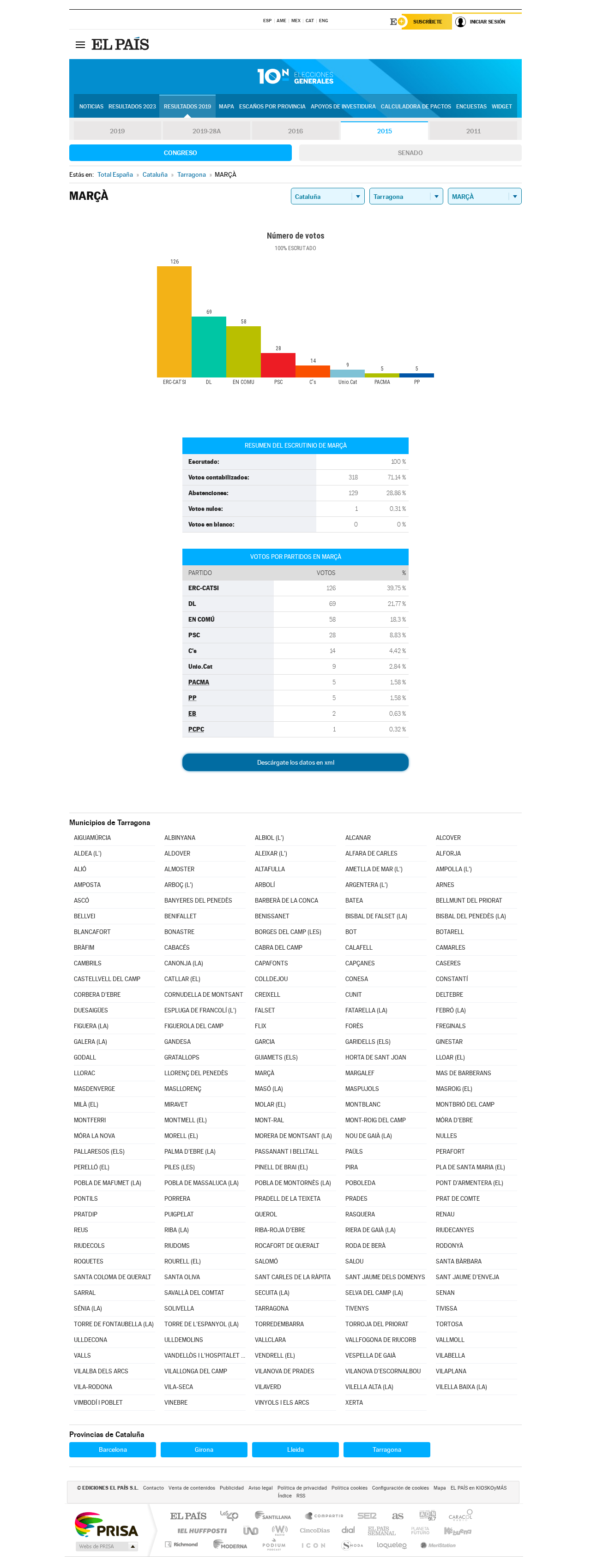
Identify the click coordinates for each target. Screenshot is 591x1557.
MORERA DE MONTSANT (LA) (293, 1135)
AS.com (393, 1516)
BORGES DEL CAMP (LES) (288, 931)
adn (424, 1516)
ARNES (445, 884)
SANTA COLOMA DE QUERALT (112, 1277)
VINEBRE (175, 1402)
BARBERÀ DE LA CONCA (286, 900)
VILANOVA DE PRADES (284, 1371)
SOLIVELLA (179, 1308)
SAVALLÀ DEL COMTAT (194, 1292)
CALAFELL (359, 947)
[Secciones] (80, 44)
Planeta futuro (416, 1530)
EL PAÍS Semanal (382, 1530)
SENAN (445, 1292)
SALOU (354, 1261)
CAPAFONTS (271, 963)
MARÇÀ (264, 1073)
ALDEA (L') (88, 853)
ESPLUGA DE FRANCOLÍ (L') (200, 1010)
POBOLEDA (360, 1183)
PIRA (351, 1167)
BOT (351, 931)
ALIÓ (80, 869)
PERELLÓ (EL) (91, 1167)
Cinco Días (313, 1530)
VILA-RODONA (93, 1386)
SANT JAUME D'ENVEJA (467, 1277)
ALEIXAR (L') (271, 853)
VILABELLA (450, 1355)
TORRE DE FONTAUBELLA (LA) (114, 1324)
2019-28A (207, 131)
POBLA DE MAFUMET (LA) (107, 1183)
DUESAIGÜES (91, 1010)
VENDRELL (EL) (275, 1355)
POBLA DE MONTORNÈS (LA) (293, 1183)
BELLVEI (84, 916)
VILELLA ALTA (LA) (369, 1386)
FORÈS (354, 1026)
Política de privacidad (302, 1488)
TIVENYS (357, 1308)
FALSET (265, 1010)
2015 (384, 131)
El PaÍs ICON (313, 1544)
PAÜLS (354, 1151)
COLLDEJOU (271, 979)
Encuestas (471, 106)
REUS (81, 1230)
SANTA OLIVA (182, 1277)
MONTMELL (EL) (185, 1120)
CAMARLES (450, 947)
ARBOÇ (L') (178, 884)
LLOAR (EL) (450, 1057)
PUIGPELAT (179, 1214)
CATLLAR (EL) (182, 979)
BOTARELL (450, 931)
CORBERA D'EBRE (97, 994)
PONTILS (86, 1198)
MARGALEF (359, 1073)
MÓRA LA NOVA (94, 1135)
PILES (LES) (179, 1167)
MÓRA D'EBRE (454, 1120)
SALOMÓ (266, 1261)
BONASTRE (179, 931)
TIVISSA (446, 1308)
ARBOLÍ (265, 884)
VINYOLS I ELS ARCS (282, 1402)
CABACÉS (177, 947)
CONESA (356, 979)
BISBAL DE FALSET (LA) (376, 916)
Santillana (276, 1516)
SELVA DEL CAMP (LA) (374, 1292)
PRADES (356, 1198)
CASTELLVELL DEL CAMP (107, 979)
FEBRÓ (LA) (451, 1010)
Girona (204, 1449)
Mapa (226, 106)
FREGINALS (451, 1026)
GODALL (85, 1057)
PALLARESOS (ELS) (99, 1151)
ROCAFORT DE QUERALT (287, 1245)
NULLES (446, 1135)
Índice (285, 1496)
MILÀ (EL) (86, 1104)
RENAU (445, 1214)
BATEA (354, 900)
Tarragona (387, 1449)
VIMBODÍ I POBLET (98, 1402)
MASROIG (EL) (454, 1088)
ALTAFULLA (270, 869)
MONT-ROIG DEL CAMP (375, 1120)
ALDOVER (177, 853)
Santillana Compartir (325, 1516)
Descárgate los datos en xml (295, 762)
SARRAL (85, 1292)
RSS (300, 1496)
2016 (295, 131)
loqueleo (392, 1544)
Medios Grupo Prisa (106, 1546)
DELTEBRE (449, 994)
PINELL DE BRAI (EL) (281, 1167)
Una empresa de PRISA (106, 1524)
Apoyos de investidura (343, 106)
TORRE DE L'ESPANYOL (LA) (201, 1324)
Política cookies (350, 1488)
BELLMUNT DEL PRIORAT (469, 900)
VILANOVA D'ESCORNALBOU (383, 1371)
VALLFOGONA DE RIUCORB (380, 1339)
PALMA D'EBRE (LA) (190, 1151)
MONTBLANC (362, 1104)
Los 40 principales (232, 1516)
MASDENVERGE (94, 1088)
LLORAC (84, 1073)
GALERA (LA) (90, 1041)
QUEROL (266, 1214)
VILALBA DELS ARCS (101, 1371)
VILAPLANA (451, 1371)
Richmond (182, 1544)
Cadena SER (364, 1516)
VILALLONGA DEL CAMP (195, 1371)
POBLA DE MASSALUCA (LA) (201, 1183)
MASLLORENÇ (182, 1088)
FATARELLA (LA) (366, 1010)
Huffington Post (200, 1530)
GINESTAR (449, 1041)
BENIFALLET (180, 916)
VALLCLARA (270, 1339)
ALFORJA (448, 853)
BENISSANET (272, 916)
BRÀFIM (84, 947)
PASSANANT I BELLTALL (287, 1151)
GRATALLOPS (181, 1057)
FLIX (260, 1026)
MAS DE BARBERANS (463, 1073)
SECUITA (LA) (272, 1292)
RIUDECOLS (89, 1245)
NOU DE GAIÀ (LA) (368, 1135)
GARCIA (265, 1041)
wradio (278, 1530)
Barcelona (113, 1449)
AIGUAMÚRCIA (92, 837)
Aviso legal (260, 1488)
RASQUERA (360, 1214)
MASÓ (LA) (269, 1088)
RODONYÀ (449, 1245)
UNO (252, 1530)
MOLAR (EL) (270, 1104)
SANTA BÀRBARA (459, 1261)
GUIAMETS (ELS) (276, 1057)
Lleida (295, 1449)
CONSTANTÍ (452, 979)
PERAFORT (450, 1151)
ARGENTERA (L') (366, 884)
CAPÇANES (360, 963)
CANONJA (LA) (183, 963)
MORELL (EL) (181, 1135)
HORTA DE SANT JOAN (375, 1057)
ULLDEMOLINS (183, 1339)
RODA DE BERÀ (365, 1245)
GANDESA (177, 1041)
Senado (410, 152)
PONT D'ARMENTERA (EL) (469, 1183)
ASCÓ (81, 900)
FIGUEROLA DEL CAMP (193, 1026)
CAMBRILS (88, 963)
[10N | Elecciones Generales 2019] (295, 76)
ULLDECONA (90, 1339)
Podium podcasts (273, 1544)
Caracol (458, 1516)
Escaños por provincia (272, 106)
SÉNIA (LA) (88, 1308)
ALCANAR (358, 837)
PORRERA (177, 1198)
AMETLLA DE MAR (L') (374, 869)
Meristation (437, 1544)
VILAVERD (268, 1386)
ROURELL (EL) (182, 1261)
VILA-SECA (178, 1386)
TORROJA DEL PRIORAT (377, 1324)
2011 (473, 131)
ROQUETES (88, 1261)
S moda (351, 1544)
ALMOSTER (179, 869)
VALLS (82, 1355)
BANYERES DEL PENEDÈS (198, 900)
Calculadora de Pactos (416, 106)
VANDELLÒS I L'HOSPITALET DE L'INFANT (205, 1355)
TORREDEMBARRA (279, 1324)
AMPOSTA (87, 884)
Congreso (180, 152)
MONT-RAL (269, 1120)
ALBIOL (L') (269, 837)
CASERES (448, 963)
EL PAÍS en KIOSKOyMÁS (479, 1488)
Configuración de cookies (400, 1488)
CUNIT (353, 994)
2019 (117, 131)
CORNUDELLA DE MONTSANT (203, 994)
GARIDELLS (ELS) (368, 1041)
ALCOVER (448, 837)
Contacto (153, 1488)
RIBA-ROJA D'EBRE (280, 1230)
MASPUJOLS (362, 1088)
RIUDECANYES (455, 1230)
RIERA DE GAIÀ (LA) (370, 1230)
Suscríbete (427, 21)
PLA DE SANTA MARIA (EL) (470, 1167)
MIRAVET (176, 1104)
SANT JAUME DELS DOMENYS (385, 1277)
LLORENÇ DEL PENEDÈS (196, 1073)
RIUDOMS (177, 1245)
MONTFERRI (90, 1120)
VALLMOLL (450, 1339)
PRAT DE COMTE (458, 1198)
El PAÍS (188, 1516)
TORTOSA (449, 1324)
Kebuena (450, 1530)
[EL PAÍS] (121, 44)
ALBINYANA (179, 837)
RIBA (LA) (176, 1230)
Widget (502, 106)
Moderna (228, 1544)
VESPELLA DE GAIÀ (370, 1355)
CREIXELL (267, 994)
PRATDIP (85, 1214)
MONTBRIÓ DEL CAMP (465, 1104)
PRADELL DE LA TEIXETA (287, 1198)
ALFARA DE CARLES (371, 853)
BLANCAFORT (92, 931)
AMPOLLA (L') (454, 869)
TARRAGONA (272, 1308)
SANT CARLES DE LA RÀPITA (293, 1277)
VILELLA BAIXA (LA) (461, 1386)
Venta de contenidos (192, 1488)
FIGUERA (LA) (91, 1026)
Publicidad (232, 1488)
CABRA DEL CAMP (278, 947)
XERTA (354, 1402)
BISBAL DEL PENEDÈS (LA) (471, 916)
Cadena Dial (348, 1530)
